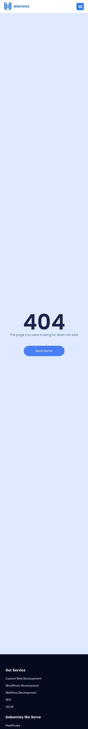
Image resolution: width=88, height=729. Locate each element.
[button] (80, 6)
